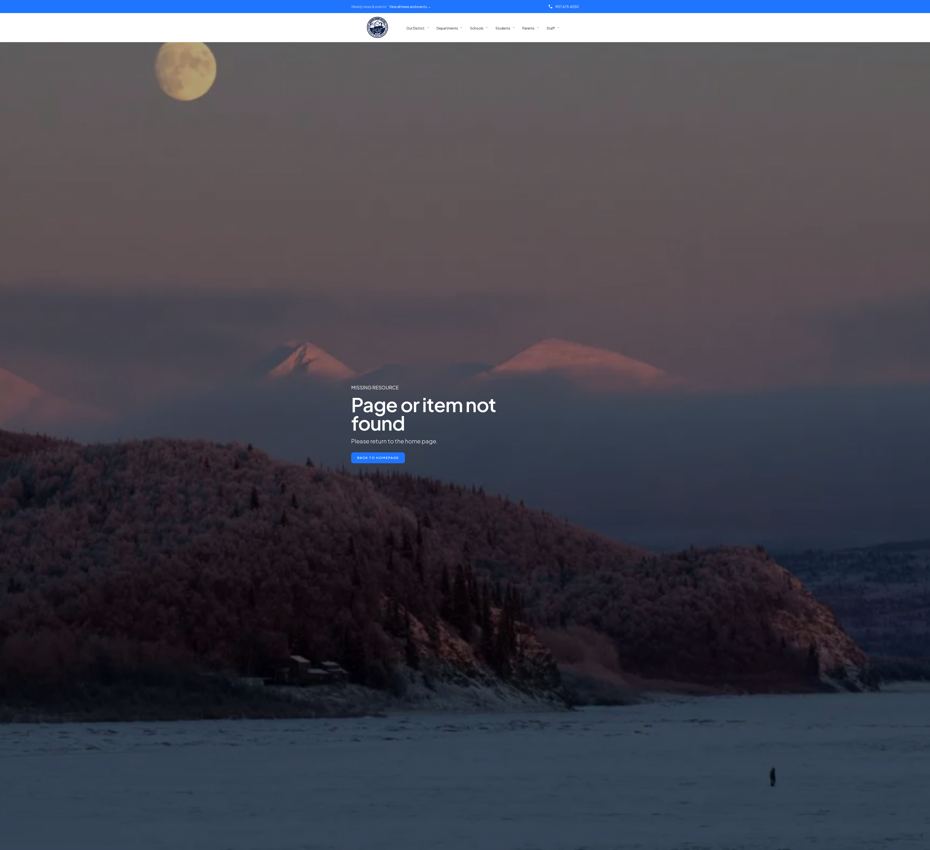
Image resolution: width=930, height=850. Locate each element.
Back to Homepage (378, 458)
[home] (377, 27)
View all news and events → (410, 6)
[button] (417, 27)
